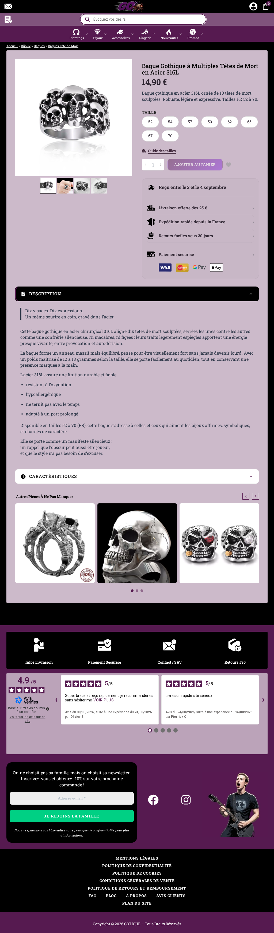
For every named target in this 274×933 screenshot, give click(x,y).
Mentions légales (137, 858)
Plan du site (137, 903)
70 (170, 135)
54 (170, 121)
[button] (79, 34)
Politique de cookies (137, 873)
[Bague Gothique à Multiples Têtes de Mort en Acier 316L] (73, 117)
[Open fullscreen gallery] (127, 171)
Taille (149, 112)
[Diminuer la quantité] (145, 164)
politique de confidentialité (94, 830)
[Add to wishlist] (229, 165)
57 (190, 121)
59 (210, 121)
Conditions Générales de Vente (137, 880)
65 (249, 121)
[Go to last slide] (23, 117)
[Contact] (8, 6)
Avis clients (171, 895)
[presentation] (245, 496)
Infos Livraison (39, 662)
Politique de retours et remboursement (137, 888)
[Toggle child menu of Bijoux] (105, 34)
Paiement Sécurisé (104, 662)
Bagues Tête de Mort (63, 46)
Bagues (39, 46)
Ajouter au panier (195, 164)
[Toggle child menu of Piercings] (86, 34)
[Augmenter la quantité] (160, 164)
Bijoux (26, 46)
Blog (111, 895)
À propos (136, 895)
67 (150, 135)
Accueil (12, 46)
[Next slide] (124, 117)
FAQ (93, 895)
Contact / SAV (170, 662)
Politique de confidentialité (137, 865)
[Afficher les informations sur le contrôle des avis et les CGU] (47, 709)
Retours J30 (235, 662)
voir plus (103, 700)
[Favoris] (8, 19)
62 (229, 121)
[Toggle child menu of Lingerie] (154, 34)
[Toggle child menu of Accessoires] (132, 34)
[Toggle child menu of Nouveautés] (180, 34)
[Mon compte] (253, 6)
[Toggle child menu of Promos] (201, 34)
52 (150, 121)
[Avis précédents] (56, 700)
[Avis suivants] (263, 700)
